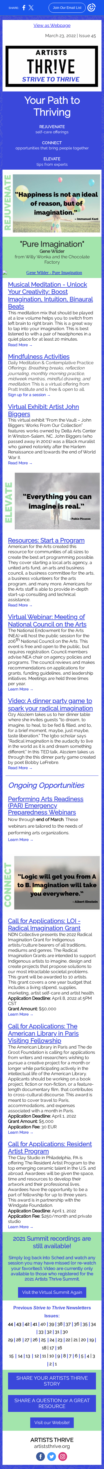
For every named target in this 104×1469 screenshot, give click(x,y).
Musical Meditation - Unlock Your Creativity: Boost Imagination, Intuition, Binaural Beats (50, 295)
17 (52, 1347)
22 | (69, 1339)
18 (44, 1347)
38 (59, 1324)
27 (27, 1339)
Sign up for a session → (29, 394)
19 (91, 1339)
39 (51, 1324)
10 (52, 1355)
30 (65, 1331)
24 (52, 1339)
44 (10, 1324)
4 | (89, 1355)
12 (37, 1355)
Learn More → (21, 689)
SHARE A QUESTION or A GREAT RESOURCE (52, 1403)
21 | (77, 1339)
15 (11, 1355)
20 (83, 1339)
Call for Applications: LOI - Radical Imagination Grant (44, 924)
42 (27, 1324)
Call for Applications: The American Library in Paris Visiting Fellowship (43, 1033)
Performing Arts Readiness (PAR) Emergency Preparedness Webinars (45, 805)
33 (41, 1331)
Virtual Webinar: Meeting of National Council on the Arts (47, 620)
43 (18, 1324)
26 (35, 1339)
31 (57, 1331)
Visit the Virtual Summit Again (52, 1292)
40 (43, 1324)
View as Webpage (52, 25)
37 (68, 1324)
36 (76, 1324)
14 (21, 1355)
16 (59, 1347)
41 (35, 1324)
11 (44, 1355)
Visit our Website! (52, 1422)
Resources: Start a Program (46, 540)
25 (43, 1339)
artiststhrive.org (52, 1446)
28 (18, 1339)
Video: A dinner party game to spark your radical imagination (50, 704)
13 (28, 1355)
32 (49, 1331)
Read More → (20, 345)
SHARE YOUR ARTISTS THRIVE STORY (52, 1381)
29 (10, 1339)
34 (93, 1324)
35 (85, 1324)
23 (60, 1339)
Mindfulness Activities (39, 356)
